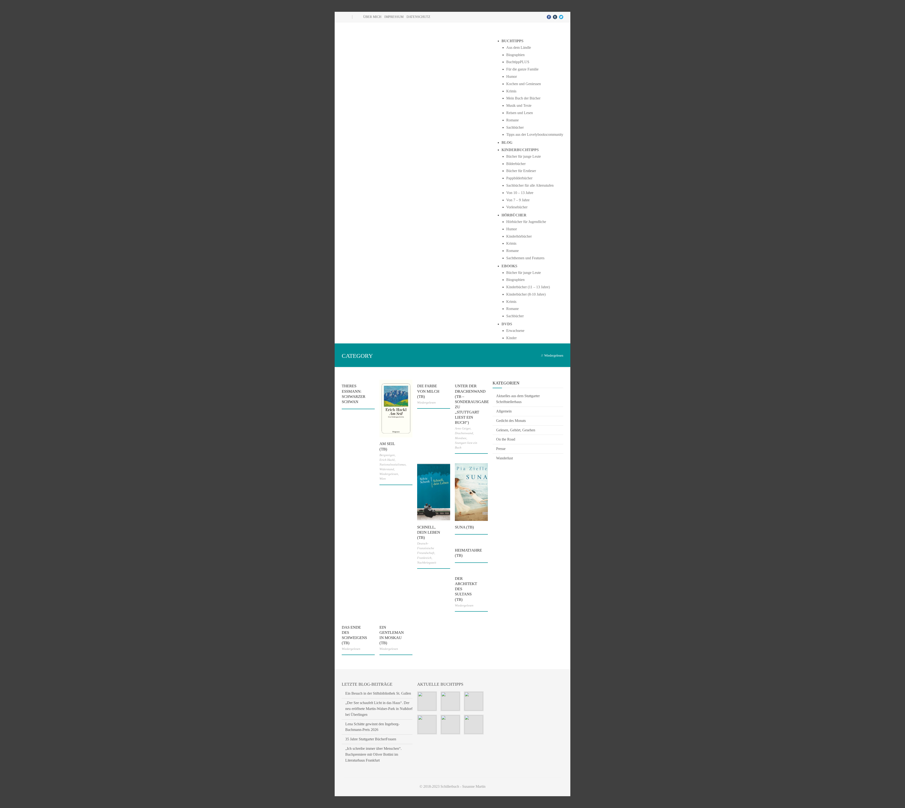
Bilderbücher (516, 164)
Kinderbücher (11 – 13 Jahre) (528, 287)
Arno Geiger (462, 428)
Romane (512, 120)
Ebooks (509, 266)
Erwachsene (515, 331)
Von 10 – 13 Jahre (519, 193)
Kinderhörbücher (519, 236)
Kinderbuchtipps (520, 150)
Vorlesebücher (516, 207)
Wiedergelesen (388, 474)
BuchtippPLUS (517, 62)
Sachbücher (515, 127)
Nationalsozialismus (392, 464)
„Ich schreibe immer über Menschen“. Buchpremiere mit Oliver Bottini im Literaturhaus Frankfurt (373, 754)
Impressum (393, 17)
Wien (382, 478)
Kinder (511, 338)
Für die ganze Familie (522, 69)
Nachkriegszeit (426, 562)
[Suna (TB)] (471, 492)
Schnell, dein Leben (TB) (428, 532)
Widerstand (386, 469)
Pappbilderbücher (519, 178)
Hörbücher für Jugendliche (526, 222)
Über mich (372, 17)
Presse (501, 449)
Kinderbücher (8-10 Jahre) (526, 294)
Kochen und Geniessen (523, 84)
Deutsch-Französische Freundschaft (425, 548)
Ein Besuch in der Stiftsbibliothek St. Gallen (378, 693)
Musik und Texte (518, 105)
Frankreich (424, 558)
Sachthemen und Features (525, 258)
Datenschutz (418, 17)
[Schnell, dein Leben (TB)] (433, 492)
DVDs (507, 324)
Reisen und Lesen (519, 113)
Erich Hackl (387, 460)
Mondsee (460, 438)
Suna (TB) (464, 527)
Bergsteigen (387, 455)
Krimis (511, 91)
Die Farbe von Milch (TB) (428, 391)
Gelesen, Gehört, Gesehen (515, 430)
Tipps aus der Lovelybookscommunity (534, 134)
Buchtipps (512, 41)
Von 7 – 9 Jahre (518, 200)
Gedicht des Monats (511, 421)
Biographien (515, 55)
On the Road (505, 439)
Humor (511, 76)
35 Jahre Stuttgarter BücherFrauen (370, 739)
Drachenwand (464, 433)
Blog (507, 142)
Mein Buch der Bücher (523, 98)
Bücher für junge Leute (523, 156)
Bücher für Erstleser (521, 171)
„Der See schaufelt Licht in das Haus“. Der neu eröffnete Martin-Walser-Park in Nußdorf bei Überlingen (378, 709)
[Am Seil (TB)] (395, 408)
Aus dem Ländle (518, 47)
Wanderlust (504, 458)
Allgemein (504, 411)
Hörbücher (514, 215)
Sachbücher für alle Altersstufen (530, 185)
